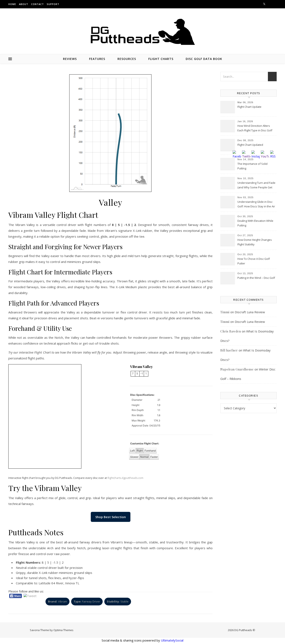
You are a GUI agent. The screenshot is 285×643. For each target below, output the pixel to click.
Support (53, 4)
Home (12, 4)
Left (132, 450)
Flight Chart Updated (250, 145)
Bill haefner (229, 350)
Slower (134, 456)
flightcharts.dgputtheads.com (125, 478)
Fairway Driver (87, 601)
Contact (37, 4)
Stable (118, 601)
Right (140, 450)
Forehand (150, 450)
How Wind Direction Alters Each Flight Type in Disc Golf (254, 128)
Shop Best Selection (110, 517)
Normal (144, 456)
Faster (154, 456)
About (23, 4)
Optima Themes (63, 630)
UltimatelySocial (172, 640)
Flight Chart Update (249, 107)
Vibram (57, 601)
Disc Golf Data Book (204, 59)
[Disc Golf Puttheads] (142, 32)
